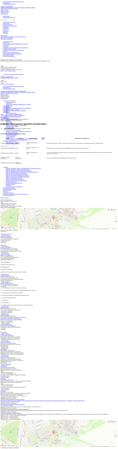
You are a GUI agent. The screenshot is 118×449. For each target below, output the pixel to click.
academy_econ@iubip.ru (6, 247)
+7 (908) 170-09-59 (5, 365)
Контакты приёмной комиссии (17, 399)
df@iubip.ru (3, 378)
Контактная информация (9, 56)
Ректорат (5, 191)
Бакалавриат (9, 121)
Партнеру (5, 32)
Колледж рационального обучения (14, 183)
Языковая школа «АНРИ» (12, 126)
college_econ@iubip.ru (6, 341)
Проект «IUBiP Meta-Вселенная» (13, 130)
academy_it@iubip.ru (5, 275)
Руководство (6, 42)
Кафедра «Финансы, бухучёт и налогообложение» (17, 169)
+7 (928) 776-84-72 (5, 389)
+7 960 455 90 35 (4, 333)
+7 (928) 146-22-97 (5, 246)
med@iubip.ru (4, 366)
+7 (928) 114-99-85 (5, 377)
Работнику (5, 33)
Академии (5, 46)
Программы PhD (10, 127)
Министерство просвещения (24, 400)
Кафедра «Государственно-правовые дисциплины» (18, 175)
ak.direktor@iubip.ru (5, 314)
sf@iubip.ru (3, 390)
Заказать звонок (4, 13)
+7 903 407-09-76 (4, 340)
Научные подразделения (11, 132)
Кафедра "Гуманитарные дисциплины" (15, 179)
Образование (6, 23)
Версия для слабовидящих (7, 6)
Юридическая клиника (8, 55)
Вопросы (3, 409)
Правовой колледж (10, 184)
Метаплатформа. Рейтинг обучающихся (12, 53)
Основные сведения (5, 399)
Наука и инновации (7, 24)
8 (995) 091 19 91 (5, 12)
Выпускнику (6, 30)
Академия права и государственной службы (16, 180)
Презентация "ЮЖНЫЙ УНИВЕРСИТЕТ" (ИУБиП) (15, 44)
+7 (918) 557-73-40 (5, 253)
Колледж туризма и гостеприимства (14, 186)
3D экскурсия (6, 45)
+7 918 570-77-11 (4, 355)
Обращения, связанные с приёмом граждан (11, 413)
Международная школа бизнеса (13, 116)
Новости (5, 51)
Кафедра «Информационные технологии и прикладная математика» (22, 172)
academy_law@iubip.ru (6, 254)
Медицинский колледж (11, 181)
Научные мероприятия (11, 135)
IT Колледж (8, 185)
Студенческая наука (10, 136)
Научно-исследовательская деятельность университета (18, 131)
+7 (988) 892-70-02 (5, 274)
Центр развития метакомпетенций (11, 52)
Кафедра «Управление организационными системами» (19, 170)
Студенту (5, 29)
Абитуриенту (6, 28)
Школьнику (6, 27)
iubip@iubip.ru (4, 318)
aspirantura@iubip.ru (5, 307)
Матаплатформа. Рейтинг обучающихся (15, 115)
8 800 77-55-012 (4, 10)
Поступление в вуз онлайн (7, 38)
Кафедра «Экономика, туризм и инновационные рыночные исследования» (23, 168)
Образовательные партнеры (9, 48)
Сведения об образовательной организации (13, 1)
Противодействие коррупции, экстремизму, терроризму (66, 400)
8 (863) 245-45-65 (5, 97)
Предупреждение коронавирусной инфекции (42, 400)
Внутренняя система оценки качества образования (17, 409)
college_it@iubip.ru (5, 356)
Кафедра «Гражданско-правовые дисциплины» (17, 174)
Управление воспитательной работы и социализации (15, 47)
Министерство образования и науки (9, 400)
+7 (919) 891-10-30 (5, 235)
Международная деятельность (10, 25)
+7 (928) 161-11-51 (5, 306)
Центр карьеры (4, 35)
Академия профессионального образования (13, 50)
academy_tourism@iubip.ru (6, 283)
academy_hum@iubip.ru (6, 236)
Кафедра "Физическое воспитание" (14, 178)
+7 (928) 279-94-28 (5, 323)
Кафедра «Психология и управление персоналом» (17, 176)
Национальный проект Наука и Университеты (17, 140)
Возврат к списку (5, 197)
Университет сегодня (8, 41)
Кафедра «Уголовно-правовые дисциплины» (16, 173)
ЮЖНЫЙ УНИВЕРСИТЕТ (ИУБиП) (9, 119)
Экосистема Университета (9, 22)
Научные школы (10, 137)
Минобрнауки (6, 2)
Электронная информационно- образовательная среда (13, 36)
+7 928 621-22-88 (4, 348)
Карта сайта (81, 400)
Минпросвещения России (9, 4)
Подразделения (6, 190)
